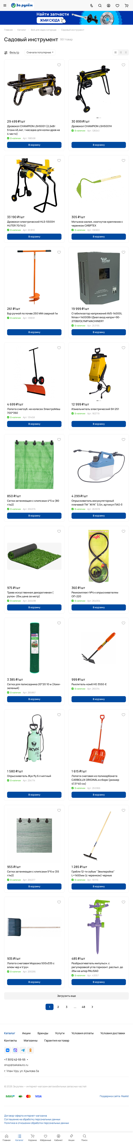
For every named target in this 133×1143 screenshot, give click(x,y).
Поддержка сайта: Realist (114, 1096)
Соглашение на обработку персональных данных (32, 1119)
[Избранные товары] (117, 5)
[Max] (15, 1050)
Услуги (60, 1033)
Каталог (9, 1033)
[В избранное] (59, 65)
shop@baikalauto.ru (16, 1065)
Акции (26, 1033)
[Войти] (108, 5)
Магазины (30, 1040)
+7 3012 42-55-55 (14, 1059)
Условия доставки (112, 1033)
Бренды (43, 1033)
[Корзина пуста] (126, 5)
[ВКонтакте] (7, 1050)
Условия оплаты (83, 1033)
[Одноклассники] (30, 1050)
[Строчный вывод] (120, 52)
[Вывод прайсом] (125, 52)
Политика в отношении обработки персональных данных (36, 1123)
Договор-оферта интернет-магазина (25, 1115)
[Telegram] (22, 1050)
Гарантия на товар (56, 1040)
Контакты (10, 1040)
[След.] (92, 1007)
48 (83, 1007)
